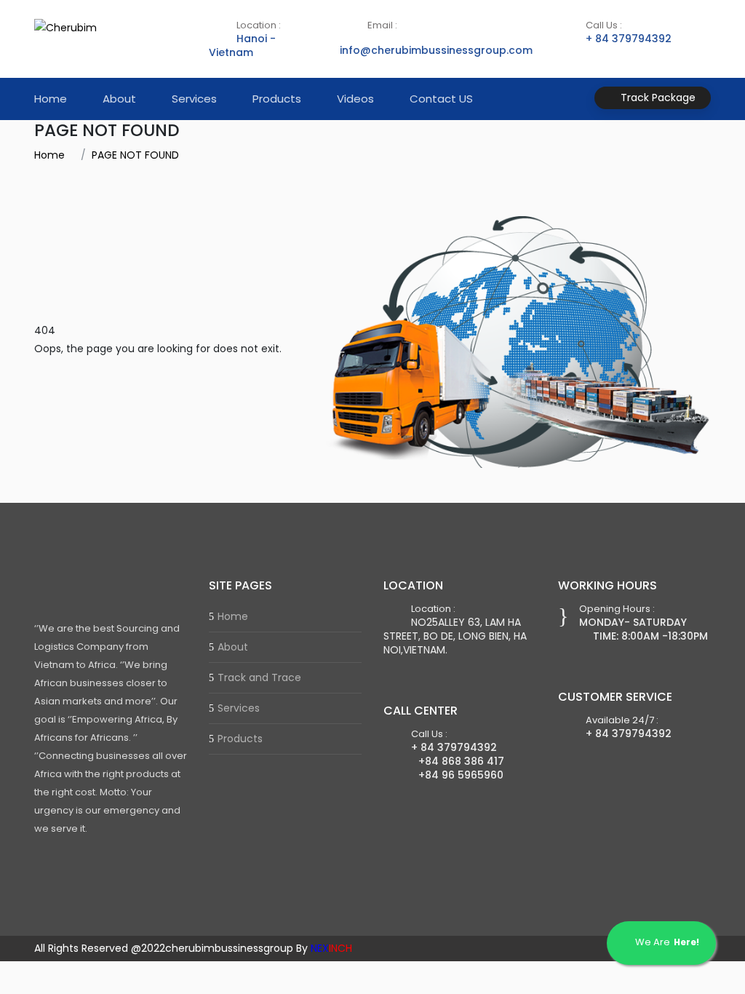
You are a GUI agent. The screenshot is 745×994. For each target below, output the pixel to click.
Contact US (441, 98)
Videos (355, 98)
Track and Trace (259, 677)
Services (194, 98)
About (119, 98)
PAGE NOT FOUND (135, 155)
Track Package (657, 97)
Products (276, 98)
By (324, 948)
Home (50, 98)
